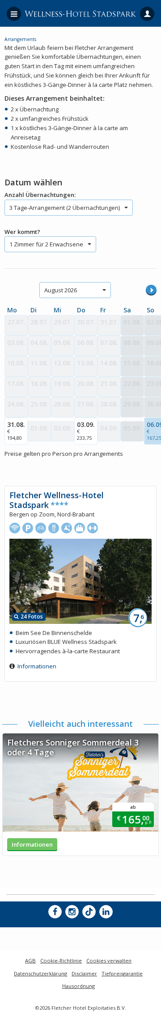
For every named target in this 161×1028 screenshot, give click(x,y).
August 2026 (60, 290)
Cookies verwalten (108, 960)
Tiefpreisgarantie (122, 973)
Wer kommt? (22, 232)
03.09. (86, 430)
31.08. (16, 430)
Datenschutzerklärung (40, 973)
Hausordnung (78, 986)
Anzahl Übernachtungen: (40, 195)
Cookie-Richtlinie (61, 960)
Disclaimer (84, 973)
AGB (30, 960)
